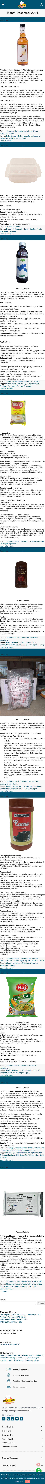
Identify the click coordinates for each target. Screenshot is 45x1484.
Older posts (4, 1291)
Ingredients (27, 131)
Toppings (11, 133)
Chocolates (4, 645)
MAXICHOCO (39, 961)
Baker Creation (12, 136)
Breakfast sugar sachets (15, 786)
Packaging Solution (28, 229)
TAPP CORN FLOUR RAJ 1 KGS (18, 970)
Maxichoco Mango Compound (25, 1286)
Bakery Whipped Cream (8, 1355)
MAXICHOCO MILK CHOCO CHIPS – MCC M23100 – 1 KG (21, 1079)
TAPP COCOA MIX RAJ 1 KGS (17, 548)
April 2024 (16, 1344)
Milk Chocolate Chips (36, 1155)
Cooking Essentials (29, 541)
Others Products (13, 227)
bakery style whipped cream (28, 384)
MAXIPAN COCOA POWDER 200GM (21, 793)
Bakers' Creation (31, 20)
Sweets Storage (10, 231)
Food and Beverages (15, 131)
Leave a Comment (6, 141)
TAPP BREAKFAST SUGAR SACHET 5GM (21, 651)
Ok (28, 1481)
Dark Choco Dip (15, 645)
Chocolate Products (28, 642)
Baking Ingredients (25, 136)
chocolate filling (28, 1148)
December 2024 (6, 1344)
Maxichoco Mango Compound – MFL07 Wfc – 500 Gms (18, 1164)
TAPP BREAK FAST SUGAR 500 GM (21, 391)
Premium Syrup (14, 138)
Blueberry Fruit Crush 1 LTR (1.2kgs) (21, 236)
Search (2, 1300)
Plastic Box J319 (9, 143)
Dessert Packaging (13, 229)
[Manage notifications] (38, 1464)
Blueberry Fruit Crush (8, 386)
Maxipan (12, 965)
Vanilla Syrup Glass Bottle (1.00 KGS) (22, 17)
